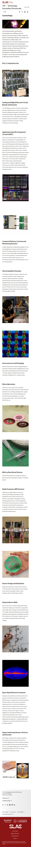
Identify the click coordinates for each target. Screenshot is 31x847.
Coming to (6, 800)
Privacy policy (13, 812)
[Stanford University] (8, 821)
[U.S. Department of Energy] (19, 821)
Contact (5, 798)
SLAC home (15, 831)
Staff (4, 812)
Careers (15, 838)
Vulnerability (7, 814)
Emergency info (15, 835)
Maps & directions (15, 833)
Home (5, 11)
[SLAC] (15, 826)
